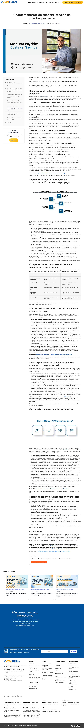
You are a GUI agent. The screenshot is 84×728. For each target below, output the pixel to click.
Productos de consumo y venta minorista (74, 668)
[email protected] (7, 679)
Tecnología (71, 687)
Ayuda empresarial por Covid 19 (47, 677)
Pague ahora (58, 669)
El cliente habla (58, 668)
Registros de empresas (33, 678)
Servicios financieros (73, 670)
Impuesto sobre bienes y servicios (34, 671)
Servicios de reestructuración (32, 675)
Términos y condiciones (60, 680)
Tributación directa (33, 668)
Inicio (29, 2)
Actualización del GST (46, 671)
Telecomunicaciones (73, 689)
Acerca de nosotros (59, 663)
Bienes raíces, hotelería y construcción (74, 685)
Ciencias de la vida (72, 674)
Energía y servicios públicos (72, 683)
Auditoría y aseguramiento (34, 677)
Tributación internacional (34, 672)
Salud (70, 673)
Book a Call (13, 140)
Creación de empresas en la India (34, 666)
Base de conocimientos (47, 663)
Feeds (43, 679)
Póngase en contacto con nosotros (60, 678)
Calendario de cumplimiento (45, 666)
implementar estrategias (68, 449)
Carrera (56, 676)
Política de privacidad (60, 682)
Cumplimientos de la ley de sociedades (47, 669)
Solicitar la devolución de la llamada (72, 2)
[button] (34, 2)
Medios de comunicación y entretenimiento (74, 677)
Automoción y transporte (74, 665)
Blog (56, 666)
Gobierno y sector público (74, 671)
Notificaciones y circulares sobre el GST (47, 673)
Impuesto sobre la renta (47, 675)
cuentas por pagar (43, 96)
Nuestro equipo (58, 665)
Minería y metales (72, 679)
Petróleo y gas (71, 680)
